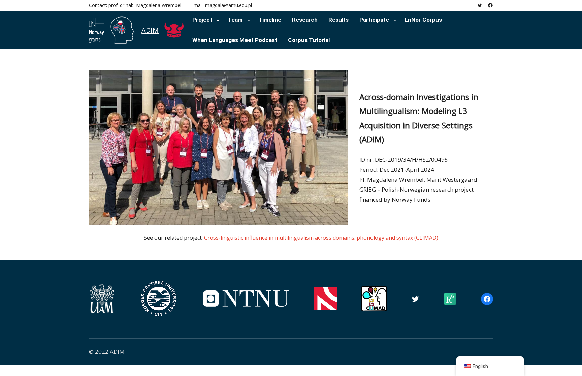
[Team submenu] (248, 19)
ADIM (150, 30)
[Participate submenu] (394, 19)
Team (235, 19)
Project (202, 19)
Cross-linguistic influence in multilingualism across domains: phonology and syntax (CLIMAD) (321, 237)
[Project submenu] (218, 19)
